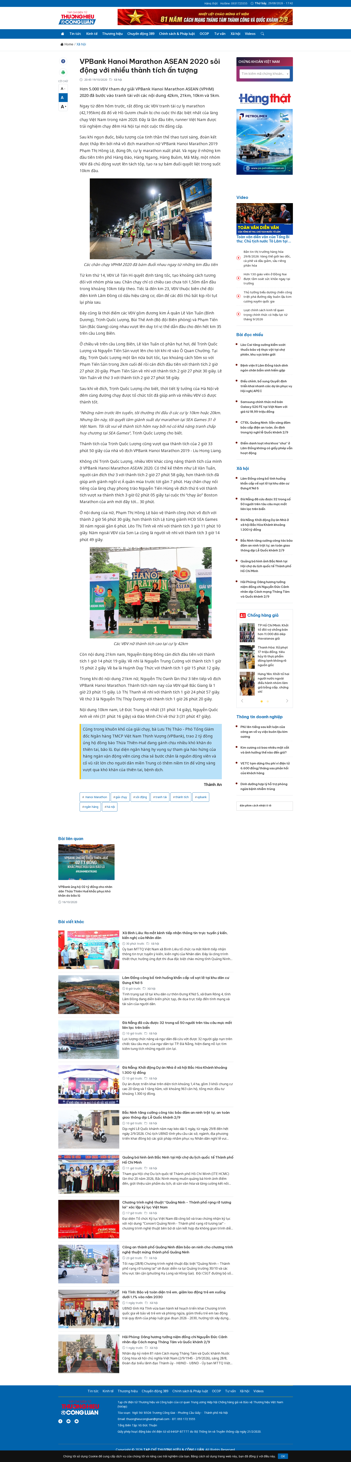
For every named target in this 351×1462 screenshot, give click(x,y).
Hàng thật (211, 3)
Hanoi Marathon (95, 797)
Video (242, 197)
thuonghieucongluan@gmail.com (147, 1419)
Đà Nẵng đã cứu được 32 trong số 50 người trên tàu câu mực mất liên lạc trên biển (265, 504)
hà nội (111, 807)
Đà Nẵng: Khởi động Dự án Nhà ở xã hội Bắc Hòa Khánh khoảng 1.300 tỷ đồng (264, 525)
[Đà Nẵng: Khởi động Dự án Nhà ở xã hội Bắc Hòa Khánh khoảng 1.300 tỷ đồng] (88, 1084)
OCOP (204, 33)
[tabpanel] (265, 661)
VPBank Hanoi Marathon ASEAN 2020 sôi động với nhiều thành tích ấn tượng (150, 65)
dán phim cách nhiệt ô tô (255, 805)
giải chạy (121, 797)
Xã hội (235, 33)
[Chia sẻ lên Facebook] (63, 61)
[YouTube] (68, 1421)
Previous (242, 700)
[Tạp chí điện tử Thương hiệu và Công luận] (80, 1407)
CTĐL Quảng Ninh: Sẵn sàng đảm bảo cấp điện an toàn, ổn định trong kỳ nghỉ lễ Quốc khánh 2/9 (265, 427)
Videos (250, 33)
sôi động (141, 797)
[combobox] (264, 73)
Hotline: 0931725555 (233, 3)
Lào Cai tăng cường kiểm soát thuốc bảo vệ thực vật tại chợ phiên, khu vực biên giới (263, 349)
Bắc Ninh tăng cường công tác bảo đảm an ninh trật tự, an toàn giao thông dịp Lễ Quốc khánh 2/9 (266, 545)
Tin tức (75, 33)
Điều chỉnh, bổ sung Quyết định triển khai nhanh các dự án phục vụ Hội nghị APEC (266, 386)
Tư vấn (219, 33)
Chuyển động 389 (140, 33)
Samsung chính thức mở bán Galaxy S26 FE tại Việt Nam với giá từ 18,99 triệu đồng (263, 407)
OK (283, 1456)
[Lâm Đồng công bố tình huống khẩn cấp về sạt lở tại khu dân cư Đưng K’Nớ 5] (88, 994)
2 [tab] (268, 702)
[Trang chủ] (62, 33)
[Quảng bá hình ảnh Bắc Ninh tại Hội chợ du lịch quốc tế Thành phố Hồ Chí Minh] (88, 1174)
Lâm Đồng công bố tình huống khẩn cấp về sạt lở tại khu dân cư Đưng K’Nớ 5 (264, 483)
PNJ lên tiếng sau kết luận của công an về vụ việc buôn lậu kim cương (264, 732)
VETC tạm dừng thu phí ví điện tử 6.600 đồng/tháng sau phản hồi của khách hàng (265, 768)
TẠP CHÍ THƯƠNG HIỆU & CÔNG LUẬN (173, 1449)
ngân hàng (91, 807)
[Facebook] (60, 1421)
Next (287, 700)
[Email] (77, 1421)
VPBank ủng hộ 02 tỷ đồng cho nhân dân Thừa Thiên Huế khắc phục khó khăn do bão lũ (85, 891)
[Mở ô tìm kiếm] (262, 33)
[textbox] (264, 73)
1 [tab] (262, 702)
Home (68, 44)
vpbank (202, 797)
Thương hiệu (112, 33)
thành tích (182, 797)
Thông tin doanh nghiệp (259, 716)
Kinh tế (92, 33)
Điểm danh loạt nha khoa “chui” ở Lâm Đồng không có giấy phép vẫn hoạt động (266, 448)
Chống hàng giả (262, 615)
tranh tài (161, 797)
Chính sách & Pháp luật (177, 33)
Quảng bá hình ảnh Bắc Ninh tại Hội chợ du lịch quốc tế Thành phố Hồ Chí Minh (265, 566)
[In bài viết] (63, 72)
